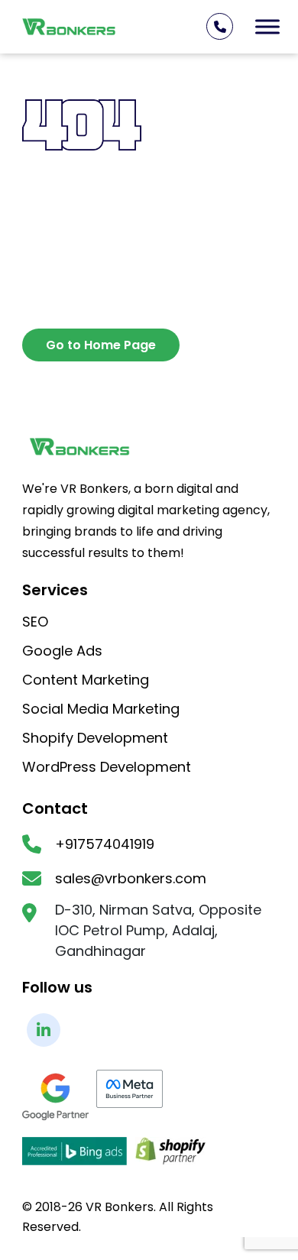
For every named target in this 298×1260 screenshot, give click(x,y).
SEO (35, 622)
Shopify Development (95, 738)
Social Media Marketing (101, 709)
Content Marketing (85, 680)
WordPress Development (106, 768)
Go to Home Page (101, 345)
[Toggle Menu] (267, 26)
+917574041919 (104, 844)
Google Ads (62, 651)
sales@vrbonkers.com (130, 878)
